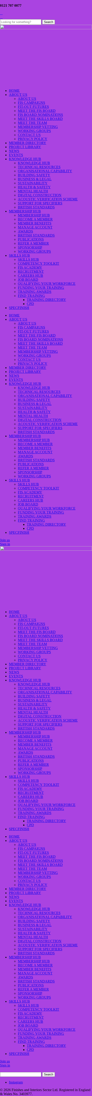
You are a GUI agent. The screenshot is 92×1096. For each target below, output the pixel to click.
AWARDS (25, 231)
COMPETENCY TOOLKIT (38, 263)
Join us (5, 540)
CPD (30, 304)
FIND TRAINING (31, 296)
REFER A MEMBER (33, 243)
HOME (14, 90)
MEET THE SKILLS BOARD (40, 119)
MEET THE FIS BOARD (37, 111)
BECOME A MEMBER (35, 219)
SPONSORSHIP (30, 247)
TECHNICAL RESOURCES (39, 167)
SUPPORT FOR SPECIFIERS (40, 203)
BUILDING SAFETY (34, 175)
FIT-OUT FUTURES (33, 107)
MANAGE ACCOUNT (35, 227)
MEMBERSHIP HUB (25, 211)
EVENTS (16, 155)
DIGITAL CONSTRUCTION (39, 195)
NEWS (14, 151)
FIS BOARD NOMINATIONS (40, 115)
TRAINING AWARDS (34, 292)
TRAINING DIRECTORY (46, 300)
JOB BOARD (28, 279)
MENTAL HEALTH (33, 191)
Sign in (5, 544)
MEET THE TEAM (32, 123)
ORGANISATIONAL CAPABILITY (45, 171)
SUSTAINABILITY (33, 183)
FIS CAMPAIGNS (31, 103)
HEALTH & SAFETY (34, 187)
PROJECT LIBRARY (25, 147)
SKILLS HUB (19, 255)
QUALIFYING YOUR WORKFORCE (46, 284)
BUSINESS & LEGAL (35, 179)
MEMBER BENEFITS (34, 223)
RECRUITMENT (31, 271)
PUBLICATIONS (31, 239)
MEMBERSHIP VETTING (38, 127)
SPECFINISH (19, 308)
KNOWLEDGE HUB (25, 159)
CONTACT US (29, 135)
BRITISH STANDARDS (36, 207)
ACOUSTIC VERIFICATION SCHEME (48, 199)
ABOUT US (18, 95)
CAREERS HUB (30, 275)
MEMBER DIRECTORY (27, 143)
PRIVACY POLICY (32, 139)
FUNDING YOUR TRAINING (41, 288)
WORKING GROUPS (34, 131)
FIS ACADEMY (30, 267)
